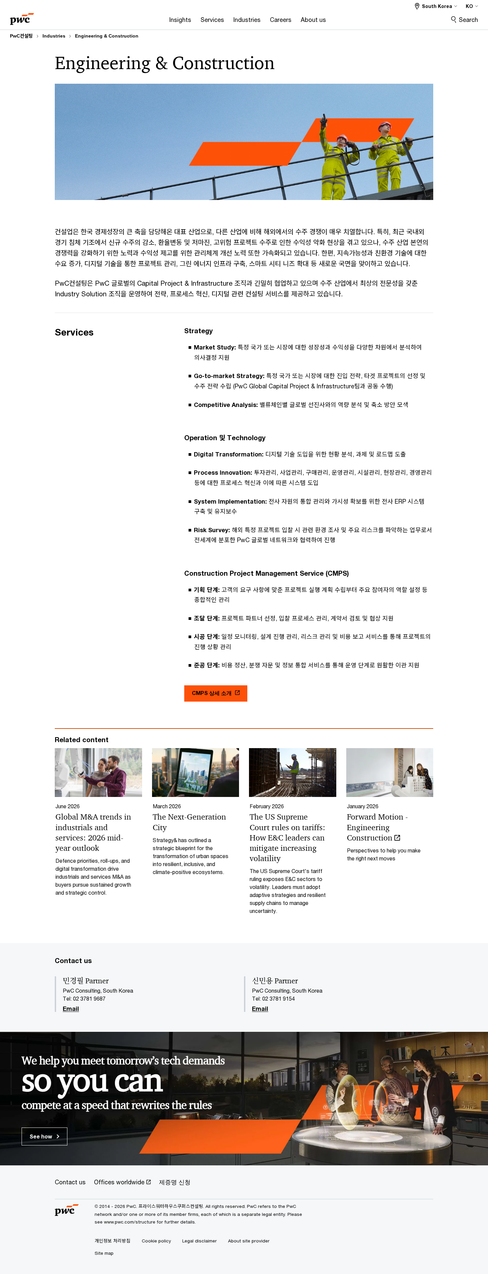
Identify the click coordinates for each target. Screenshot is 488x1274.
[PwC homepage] (22, 17)
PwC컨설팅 (21, 36)
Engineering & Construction (106, 36)
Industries (53, 36)
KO (469, 6)
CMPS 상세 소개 (212, 693)
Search (468, 19)
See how (41, 1136)
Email (71, 1009)
